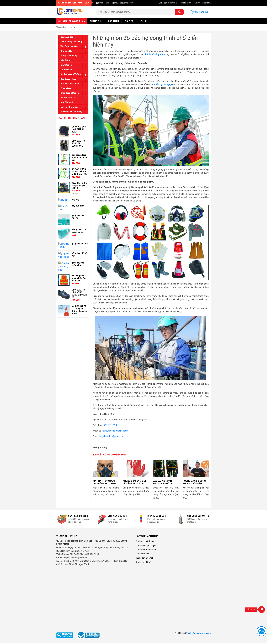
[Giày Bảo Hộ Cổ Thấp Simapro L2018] (64, 187)
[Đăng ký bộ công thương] (89, 635)
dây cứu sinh (78, 206)
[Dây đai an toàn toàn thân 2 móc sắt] (64, 159)
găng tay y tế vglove (78, 216)
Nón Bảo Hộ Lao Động (71, 41)
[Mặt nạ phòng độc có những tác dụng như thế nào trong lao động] (106, 468)
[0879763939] (261, 631)
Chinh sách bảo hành (145, 541)
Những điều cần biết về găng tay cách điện (134, 484)
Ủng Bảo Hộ (66, 51)
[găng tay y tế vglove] (64, 219)
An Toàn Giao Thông (70, 74)
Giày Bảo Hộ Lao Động (71, 111)
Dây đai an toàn (68, 79)
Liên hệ (142, 21)
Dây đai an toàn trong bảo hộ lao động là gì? (163, 484)
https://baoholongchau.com (115, 430)
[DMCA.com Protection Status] (64, 635)
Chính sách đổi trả (203, 3)
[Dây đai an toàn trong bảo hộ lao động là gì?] (166, 468)
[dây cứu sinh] (64, 207)
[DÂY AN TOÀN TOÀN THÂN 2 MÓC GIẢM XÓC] (64, 173)
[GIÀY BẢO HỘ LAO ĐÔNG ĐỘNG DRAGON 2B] (64, 294)
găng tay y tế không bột (78, 264)
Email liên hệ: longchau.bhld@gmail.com (115, 3)
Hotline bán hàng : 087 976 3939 (75, 3)
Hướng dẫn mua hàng (167, 3)
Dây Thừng (65, 60)
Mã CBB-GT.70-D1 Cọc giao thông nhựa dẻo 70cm (79, 310)
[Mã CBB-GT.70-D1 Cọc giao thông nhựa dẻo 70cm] (64, 310)
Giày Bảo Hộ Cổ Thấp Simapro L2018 (79, 185)
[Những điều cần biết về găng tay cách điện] (136, 468)
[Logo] (69, 11)
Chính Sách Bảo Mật (144, 554)
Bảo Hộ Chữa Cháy (69, 83)
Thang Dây (65, 88)
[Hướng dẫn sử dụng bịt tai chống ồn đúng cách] (196, 468)
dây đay (75, 199)
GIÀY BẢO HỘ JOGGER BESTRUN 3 (78, 143)
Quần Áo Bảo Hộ (68, 37)
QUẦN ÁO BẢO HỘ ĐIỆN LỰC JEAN (79, 129)
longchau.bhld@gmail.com (111, 436)
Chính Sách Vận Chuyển (146, 545)
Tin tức (128, 21)
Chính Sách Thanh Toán (146, 549)
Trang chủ (96, 21)
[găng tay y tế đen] (64, 245)
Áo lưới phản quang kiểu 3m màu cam (79, 278)
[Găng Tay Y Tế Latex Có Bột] (64, 233)
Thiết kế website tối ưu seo (198, 633)
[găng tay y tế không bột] (64, 266)
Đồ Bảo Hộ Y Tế (68, 97)
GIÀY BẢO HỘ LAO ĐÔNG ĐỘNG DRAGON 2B (79, 294)
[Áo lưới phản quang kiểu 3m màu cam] (64, 280)
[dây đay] (63, 200)
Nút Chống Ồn (67, 102)
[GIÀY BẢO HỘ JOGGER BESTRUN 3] (64, 145)
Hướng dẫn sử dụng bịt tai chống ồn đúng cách (194, 484)
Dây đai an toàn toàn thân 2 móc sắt (79, 157)
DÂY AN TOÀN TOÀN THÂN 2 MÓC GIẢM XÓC (79, 171)
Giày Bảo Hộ (66, 65)
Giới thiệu (113, 21)
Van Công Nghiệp (69, 46)
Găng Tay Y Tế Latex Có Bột (79, 230)
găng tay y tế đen (80, 243)
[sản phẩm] (261, 609)
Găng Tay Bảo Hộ (68, 55)
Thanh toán (186, 3)
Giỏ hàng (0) (201, 12)
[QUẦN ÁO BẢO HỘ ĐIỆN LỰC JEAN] (64, 131)
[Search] (179, 12)
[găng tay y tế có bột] (64, 255)
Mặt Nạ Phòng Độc (69, 107)
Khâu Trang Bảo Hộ (69, 93)
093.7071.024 (110, 425)
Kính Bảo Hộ (66, 69)
